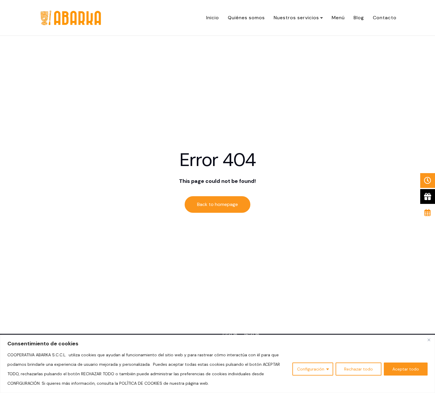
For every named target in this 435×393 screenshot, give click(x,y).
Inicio (212, 18)
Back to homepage (217, 204)
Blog (359, 18)
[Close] (428, 339)
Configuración (310, 369)
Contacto (385, 18)
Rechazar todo (358, 369)
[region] (217, 364)
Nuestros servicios (296, 18)
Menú (338, 18)
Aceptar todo (405, 369)
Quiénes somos (246, 18)
